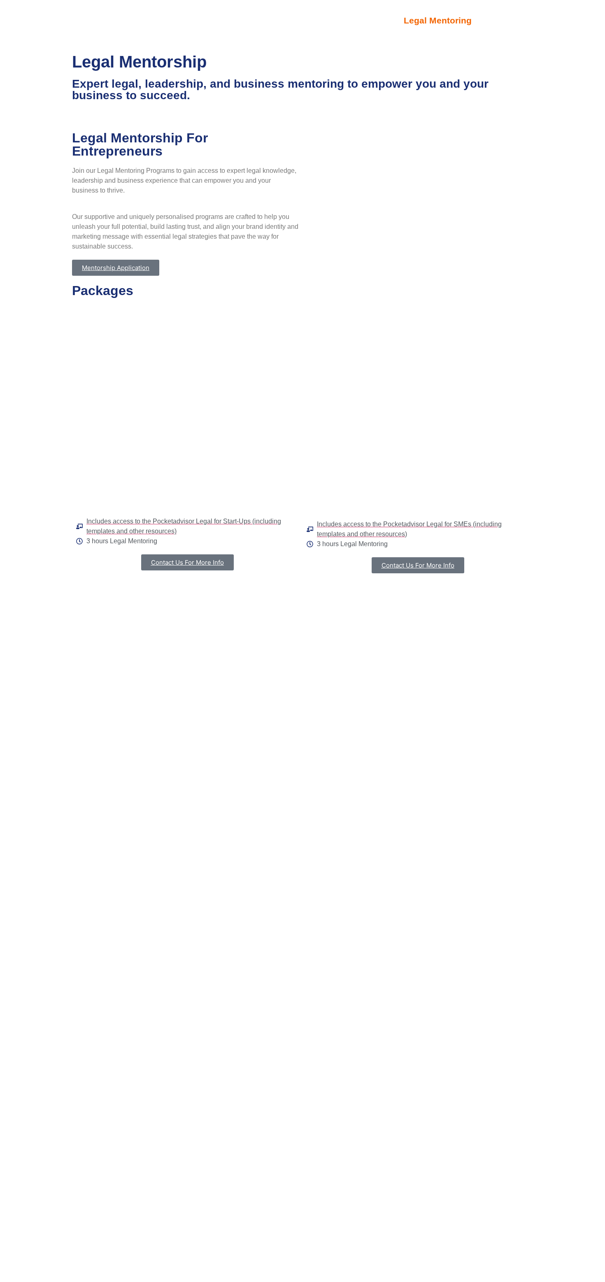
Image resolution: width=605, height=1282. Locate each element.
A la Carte (365, 20)
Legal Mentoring (438, 20)
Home (168, 20)
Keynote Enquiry (231, 20)
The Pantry (305, 20)
